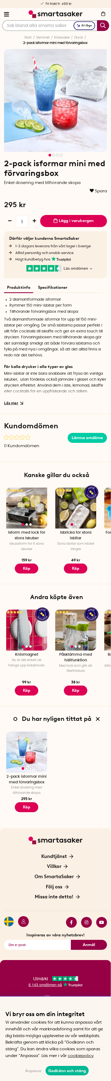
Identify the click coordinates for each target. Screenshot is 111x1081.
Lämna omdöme (87, 437)
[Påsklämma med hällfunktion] (75, 630)
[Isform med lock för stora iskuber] (26, 508)
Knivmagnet (26, 654)
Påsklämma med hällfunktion (75, 657)
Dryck (78, 37)
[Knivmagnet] (26, 630)
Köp (75, 568)
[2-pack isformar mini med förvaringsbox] (26, 752)
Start (28, 37)
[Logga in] (21, 922)
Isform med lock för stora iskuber (26, 535)
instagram (84, 922)
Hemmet (43, 37)
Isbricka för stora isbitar (75, 535)
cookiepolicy (80, 1056)
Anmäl (89, 944)
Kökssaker (62, 37)
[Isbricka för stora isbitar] (75, 508)
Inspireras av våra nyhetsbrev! (55, 935)
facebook (69, 922)
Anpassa (33, 1070)
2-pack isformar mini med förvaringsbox (26, 779)
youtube (99, 922)
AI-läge (86, 25)
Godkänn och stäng (67, 1070)
